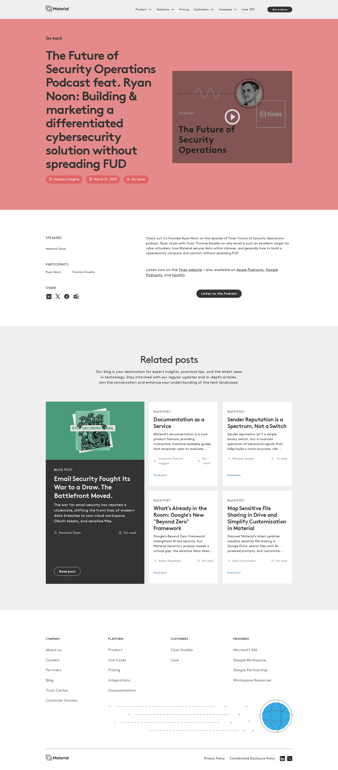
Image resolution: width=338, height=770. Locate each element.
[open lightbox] (232, 117)
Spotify (178, 275)
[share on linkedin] (49, 296)
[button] (143, 9)
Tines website (190, 270)
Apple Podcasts (250, 270)
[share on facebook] (67, 296)
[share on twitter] (57, 296)
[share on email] (76, 296)
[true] (57, 9)
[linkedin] (282, 758)
